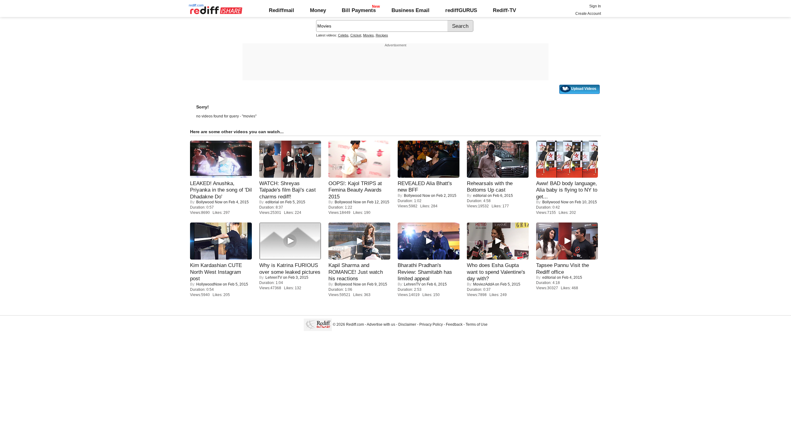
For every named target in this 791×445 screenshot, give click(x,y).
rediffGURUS (461, 10)
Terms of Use (477, 324)
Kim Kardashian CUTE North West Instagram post (216, 271)
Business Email (410, 10)
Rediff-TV (504, 10)
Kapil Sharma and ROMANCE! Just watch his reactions (355, 271)
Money (318, 10)
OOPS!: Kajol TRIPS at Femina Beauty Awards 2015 (355, 189)
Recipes (382, 35)
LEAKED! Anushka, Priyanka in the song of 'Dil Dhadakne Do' (221, 189)
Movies (368, 35)
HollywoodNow (209, 284)
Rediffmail (281, 10)
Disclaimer (407, 324)
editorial (272, 202)
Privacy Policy (431, 324)
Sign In (595, 6)
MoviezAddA (483, 284)
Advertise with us (381, 324)
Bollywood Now (209, 202)
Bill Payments (359, 10)
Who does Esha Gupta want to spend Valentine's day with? (496, 271)
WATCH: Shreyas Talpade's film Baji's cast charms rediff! (287, 189)
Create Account (588, 13)
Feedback (454, 324)
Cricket (355, 35)
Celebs (343, 35)
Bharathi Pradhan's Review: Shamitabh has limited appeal (425, 271)
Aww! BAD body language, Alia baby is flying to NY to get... (566, 189)
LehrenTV (273, 277)
